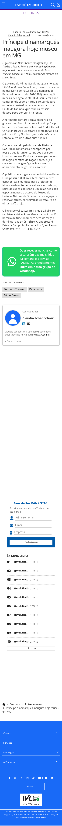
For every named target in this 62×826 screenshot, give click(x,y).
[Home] (3, 704)
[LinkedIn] (23, 324)
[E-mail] (28, 324)
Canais (6, 733)
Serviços (7, 742)
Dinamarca (35, 289)
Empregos (8, 752)
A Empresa (9, 762)
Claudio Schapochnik (19, 35)
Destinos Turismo (14, 289)
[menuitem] (31, 732)
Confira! (45, 334)
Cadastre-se (31, 542)
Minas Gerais (12, 295)
